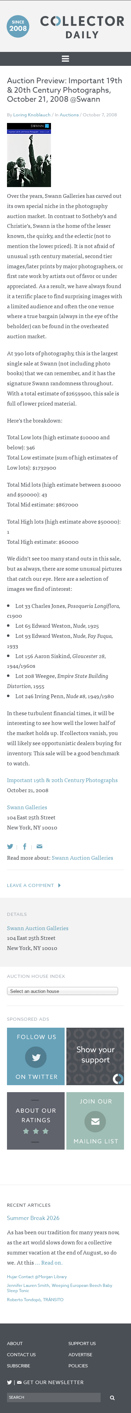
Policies (78, 1365)
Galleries (27, 806)
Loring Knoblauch (32, 114)
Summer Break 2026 (33, 1218)
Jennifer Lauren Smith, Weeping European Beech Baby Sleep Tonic (59, 1288)
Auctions (69, 114)
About (15, 1343)
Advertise (80, 1354)
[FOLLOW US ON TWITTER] (9, 1382)
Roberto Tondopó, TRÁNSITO (35, 1300)
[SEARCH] (112, 1397)
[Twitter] (10, 846)
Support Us (82, 1343)
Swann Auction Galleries (82, 857)
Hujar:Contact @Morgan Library (37, 1277)
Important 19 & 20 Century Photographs (62, 779)
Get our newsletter (50, 1382)
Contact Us (21, 1354)
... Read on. (49, 1262)
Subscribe (18, 1365)
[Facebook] (25, 846)
